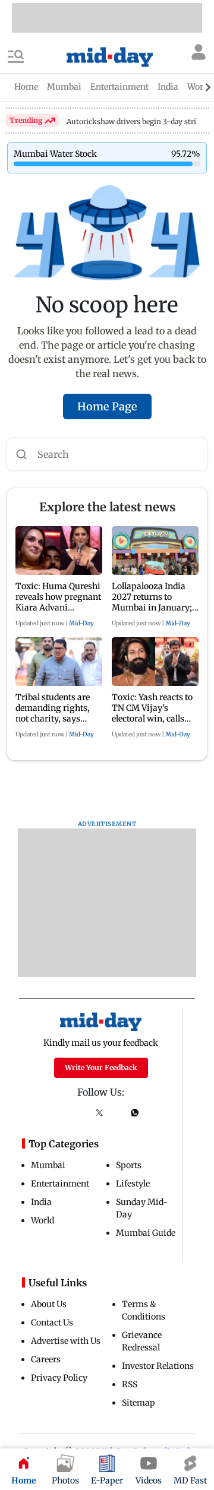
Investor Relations (158, 1366)
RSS (129, 1384)
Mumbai (48, 1165)
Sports (128, 1165)
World (42, 1220)
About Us (49, 1304)
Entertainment (60, 1183)
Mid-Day (81, 623)
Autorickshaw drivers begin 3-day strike (135, 121)
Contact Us (52, 1322)
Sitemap (138, 1402)
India (41, 1202)
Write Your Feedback (101, 1067)
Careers (46, 1359)
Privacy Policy (59, 1377)
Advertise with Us (65, 1341)
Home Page (107, 406)
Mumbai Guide (145, 1233)
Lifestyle (133, 1183)
